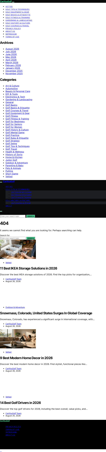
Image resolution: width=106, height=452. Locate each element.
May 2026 (11, 57)
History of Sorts (14, 154)
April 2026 (11, 59)
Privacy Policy (13, 28)
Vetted (9, 6)
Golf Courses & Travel (17, 26)
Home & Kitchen (14, 157)
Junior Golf (11, 160)
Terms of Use (12, 37)
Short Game (12, 173)
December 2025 (14, 70)
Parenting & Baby (14, 165)
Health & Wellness (15, 151)
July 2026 (11, 51)
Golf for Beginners (15, 121)
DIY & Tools (12, 94)
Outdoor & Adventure (17, 162)
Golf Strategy (13, 140)
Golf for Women (14, 127)
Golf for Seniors (14, 124)
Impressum (11, 34)
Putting (9, 171)
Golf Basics (11, 105)
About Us (10, 31)
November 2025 (14, 73)
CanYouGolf (5, 1)
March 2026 (12, 62)
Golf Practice (12, 135)
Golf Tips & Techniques (18, 9)
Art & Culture (12, 85)
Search (30, 216)
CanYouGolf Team (13, 279)
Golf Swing (11, 143)
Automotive (12, 88)
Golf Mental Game (15, 132)
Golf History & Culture (18, 23)
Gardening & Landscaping (19, 20)
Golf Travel (11, 149)
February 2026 (13, 65)
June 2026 (11, 54)
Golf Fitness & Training (18, 17)
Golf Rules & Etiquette (17, 138)
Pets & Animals (13, 168)
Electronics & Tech (15, 96)
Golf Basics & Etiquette (18, 15)
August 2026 (12, 48)
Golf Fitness (12, 116)
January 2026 (13, 68)
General (10, 102)
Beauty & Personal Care (18, 91)
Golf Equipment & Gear (17, 12)
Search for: (5, 213)
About (9, 206)
